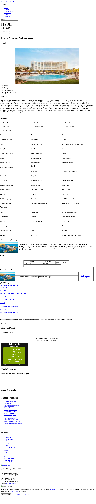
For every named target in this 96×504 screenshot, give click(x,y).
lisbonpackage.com (10, 411)
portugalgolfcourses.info (11, 405)
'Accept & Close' (54, 489)
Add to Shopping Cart (10, 92)
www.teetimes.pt (11, 483)
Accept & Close (5, 494)
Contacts (7, 16)
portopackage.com (9, 418)
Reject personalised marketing (20, 494)
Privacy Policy (14, 491)
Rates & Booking (9, 89)
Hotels (6, 14)
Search (65, 262)
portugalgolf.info (9, 407)
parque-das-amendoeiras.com (13, 423)
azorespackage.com (10, 413)
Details (6, 85)
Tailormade (7, 94)
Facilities (6, 87)
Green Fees (7, 13)
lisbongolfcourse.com (10, 410)
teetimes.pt (7, 403)
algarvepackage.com (10, 401)
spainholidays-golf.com (11, 419)
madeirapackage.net (10, 415)
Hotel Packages (8, 90)
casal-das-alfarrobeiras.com (12, 421)
